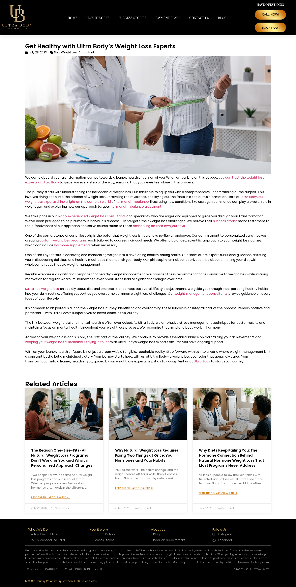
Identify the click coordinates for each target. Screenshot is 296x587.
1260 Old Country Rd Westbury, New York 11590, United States (61, 581)
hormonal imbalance (132, 201)
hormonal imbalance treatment (136, 206)
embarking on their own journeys (159, 226)
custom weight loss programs (63, 240)
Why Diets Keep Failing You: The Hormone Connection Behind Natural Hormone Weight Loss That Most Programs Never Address (231, 458)
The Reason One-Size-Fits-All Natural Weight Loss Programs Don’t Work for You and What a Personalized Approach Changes (61, 458)
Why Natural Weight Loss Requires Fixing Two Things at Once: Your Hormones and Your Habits (147, 455)
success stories (225, 221)
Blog (222, 18)
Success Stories (132, 18)
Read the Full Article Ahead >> (50, 497)
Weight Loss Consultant (77, 52)
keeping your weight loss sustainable (54, 342)
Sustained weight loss (42, 288)
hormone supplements (72, 245)
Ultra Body (248, 197)
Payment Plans (167, 18)
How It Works (97, 18)
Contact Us (199, 18)
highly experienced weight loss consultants (92, 216)
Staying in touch (97, 342)
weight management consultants (201, 293)
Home (72, 18)
